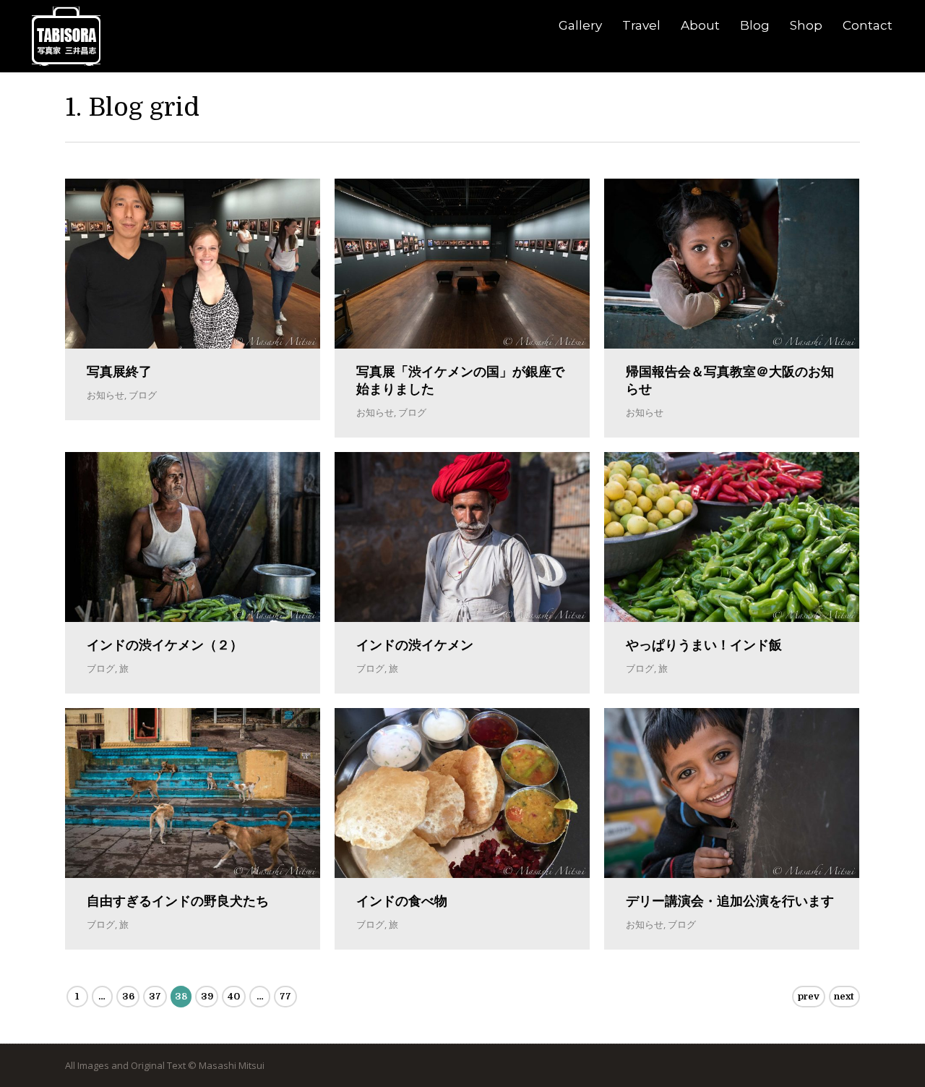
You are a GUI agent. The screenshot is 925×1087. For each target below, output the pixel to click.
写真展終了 (119, 372)
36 (128, 996)
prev (808, 996)
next (844, 996)
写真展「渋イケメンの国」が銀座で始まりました (460, 380)
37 (155, 996)
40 (234, 996)
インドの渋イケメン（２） (165, 645)
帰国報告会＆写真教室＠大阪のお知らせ (730, 380)
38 (181, 996)
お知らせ (105, 394)
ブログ (143, 394)
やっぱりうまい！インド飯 (704, 645)
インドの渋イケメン (414, 645)
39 (207, 996)
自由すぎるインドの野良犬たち (178, 901)
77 (285, 996)
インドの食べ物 (401, 901)
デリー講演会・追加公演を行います (730, 901)
